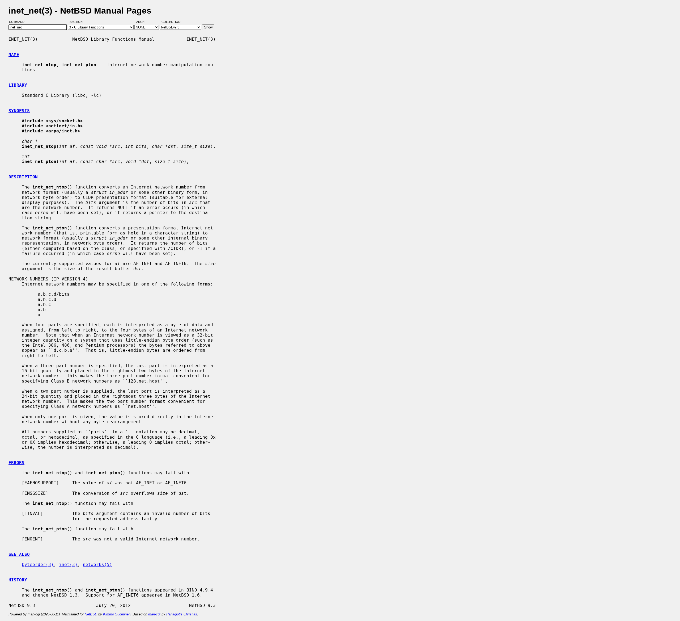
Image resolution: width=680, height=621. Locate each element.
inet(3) (68, 564)
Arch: (143, 22)
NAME (13, 54)
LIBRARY (17, 85)
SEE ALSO (19, 554)
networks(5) (97, 564)
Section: (78, 22)
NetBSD (91, 614)
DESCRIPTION (23, 176)
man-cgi (154, 614)
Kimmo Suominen (116, 614)
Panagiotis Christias (181, 614)
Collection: (171, 22)
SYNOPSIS (19, 110)
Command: (18, 22)
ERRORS (16, 462)
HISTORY (17, 579)
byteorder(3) (38, 564)
